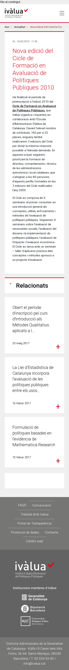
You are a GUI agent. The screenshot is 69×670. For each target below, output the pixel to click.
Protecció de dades (25, 532)
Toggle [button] (62, 13)
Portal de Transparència (34, 523)
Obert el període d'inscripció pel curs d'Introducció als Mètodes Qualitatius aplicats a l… (30, 319)
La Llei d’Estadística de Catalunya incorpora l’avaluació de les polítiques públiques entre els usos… (32, 379)
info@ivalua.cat (34, 663)
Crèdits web (34, 541)
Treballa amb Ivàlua (34, 514)
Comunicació (41, 505)
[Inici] (16, 13)
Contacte (51, 532)
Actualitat (19, 27)
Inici (7, 27)
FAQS (22, 505)
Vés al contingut (10, 2)
